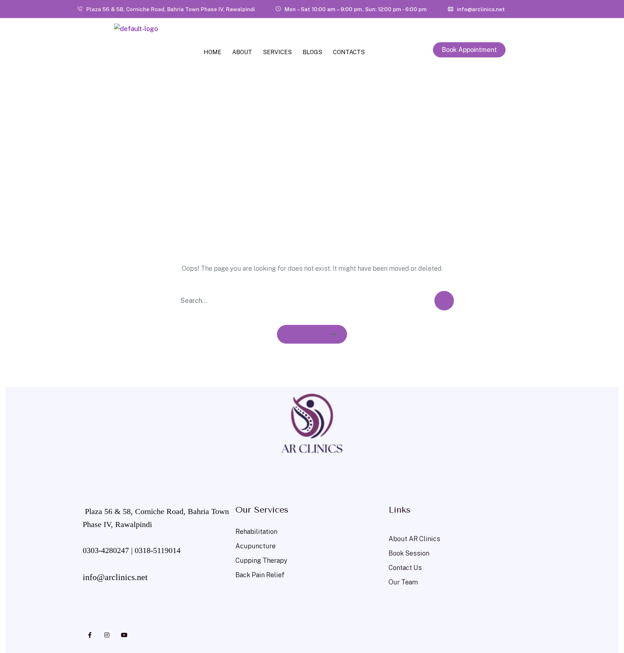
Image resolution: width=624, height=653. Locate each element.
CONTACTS (349, 52)
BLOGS (312, 52)
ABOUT (242, 52)
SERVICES (277, 52)
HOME (212, 52)
